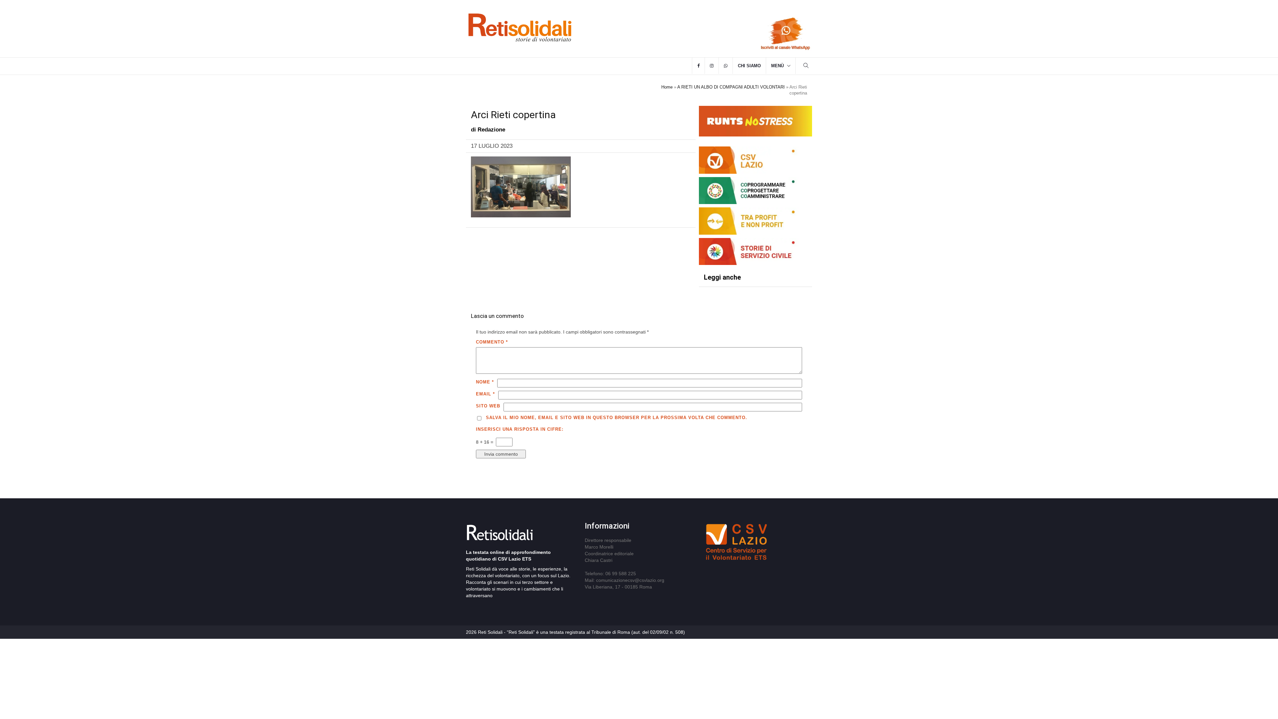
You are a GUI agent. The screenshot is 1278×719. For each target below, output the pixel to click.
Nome (485, 381)
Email (485, 393)
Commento (492, 342)
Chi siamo (749, 65)
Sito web (488, 405)
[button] (806, 66)
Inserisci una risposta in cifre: (519, 429)
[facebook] (698, 66)
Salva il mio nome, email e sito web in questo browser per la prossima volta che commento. (616, 417)
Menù (777, 65)
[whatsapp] (726, 66)
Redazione (491, 129)
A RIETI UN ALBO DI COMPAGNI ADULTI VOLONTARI (731, 87)
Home (667, 87)
